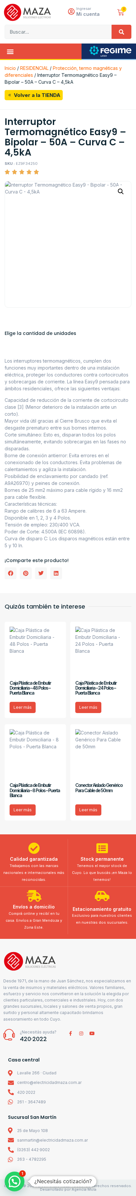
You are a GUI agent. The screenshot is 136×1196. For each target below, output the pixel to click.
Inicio (10, 68)
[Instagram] (81, 1033)
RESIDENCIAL (34, 68)
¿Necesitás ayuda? (38, 1032)
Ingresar (83, 8)
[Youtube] (92, 1033)
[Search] (121, 32)
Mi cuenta (88, 14)
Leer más (23, 707)
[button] (10, 51)
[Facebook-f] (70, 1033)
